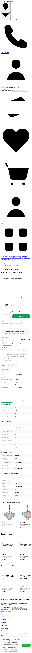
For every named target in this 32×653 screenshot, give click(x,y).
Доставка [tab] (17, 401)
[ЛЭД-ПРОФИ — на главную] (5, 87)
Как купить (7, 19)
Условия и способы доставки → (19, 343)
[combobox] (19, 91)
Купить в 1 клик (16, 326)
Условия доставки (20, 634)
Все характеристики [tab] (7, 401)
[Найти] (27, 91)
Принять (26, 645)
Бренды (12, 616)
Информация (4, 628)
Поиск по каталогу (6, 90)
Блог (2, 19)
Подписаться (4, 609)
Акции (7, 616)
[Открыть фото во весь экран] (21, 297)
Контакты (19, 19)
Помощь (3, 634)
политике (8, 611)
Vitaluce (3, 365)
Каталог (6, 264)
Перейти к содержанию (7, 1)
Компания (13, 19)
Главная (6, 262)
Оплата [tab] (24, 401)
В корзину (21, 316)
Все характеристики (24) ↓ (7, 394)
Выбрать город (7, 343)
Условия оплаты (10, 634)
